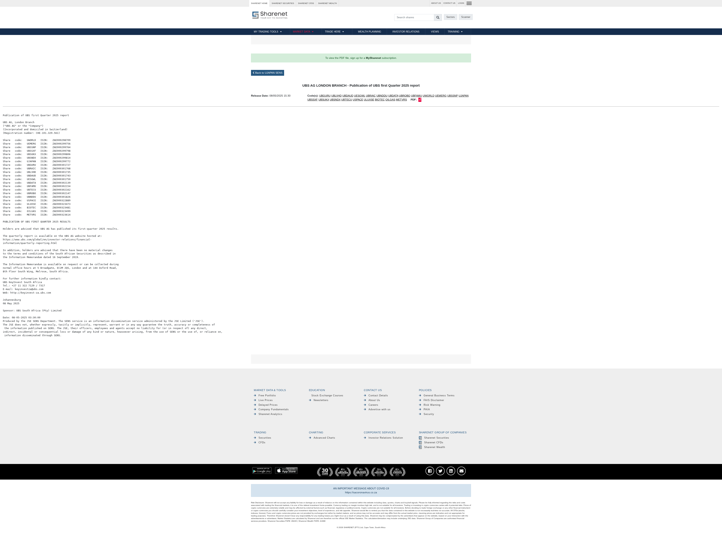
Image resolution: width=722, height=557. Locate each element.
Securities (265, 437)
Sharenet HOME (259, 3)
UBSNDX (335, 99)
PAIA (427, 409)
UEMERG (441, 95)
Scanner (465, 17)
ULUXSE (369, 99)
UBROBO (404, 95)
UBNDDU (382, 95)
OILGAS (390, 99)
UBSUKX (324, 99)
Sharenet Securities (436, 437)
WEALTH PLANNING (369, 31)
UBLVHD (336, 95)
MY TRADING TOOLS (266, 31)
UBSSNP (452, 95)
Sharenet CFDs (306, 3)
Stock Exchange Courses (327, 395)
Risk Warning (432, 404)
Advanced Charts (324, 437)
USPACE (358, 99)
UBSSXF (312, 99)
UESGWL (359, 95)
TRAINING (453, 31)
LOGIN (461, 3)
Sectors (450, 17)
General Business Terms (439, 395)
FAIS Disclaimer (434, 400)
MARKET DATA (301, 31)
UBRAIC (371, 95)
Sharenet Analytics (270, 414)
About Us (374, 400)
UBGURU (325, 95)
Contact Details (378, 395)
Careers (373, 404)
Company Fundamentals (274, 409)
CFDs (262, 442)
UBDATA (393, 95)
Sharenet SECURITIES (283, 3)
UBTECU (346, 99)
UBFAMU (416, 95)
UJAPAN (464, 95)
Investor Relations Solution (386, 437)
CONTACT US (449, 3)
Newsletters (321, 400)
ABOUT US (436, 3)
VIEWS (435, 31)
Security (429, 414)
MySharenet (373, 57)
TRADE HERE (333, 31)
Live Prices (266, 400)
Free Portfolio (267, 395)
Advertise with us (380, 409)
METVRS (401, 99)
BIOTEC (380, 99)
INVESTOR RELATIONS (405, 31)
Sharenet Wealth (434, 447)
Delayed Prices (268, 404)
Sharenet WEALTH (327, 3)
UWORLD (428, 95)
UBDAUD (347, 95)
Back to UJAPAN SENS (268, 72)
